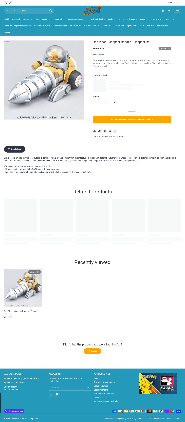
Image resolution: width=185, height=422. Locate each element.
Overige (7, 32)
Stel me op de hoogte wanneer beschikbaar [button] (133, 119)
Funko (110, 19)
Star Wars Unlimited (42, 26)
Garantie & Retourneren (104, 393)
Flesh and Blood (96, 19)
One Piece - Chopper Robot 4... (114, 136)
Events (105, 26)
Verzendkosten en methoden (106, 401)
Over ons (98, 397)
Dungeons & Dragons (76, 19)
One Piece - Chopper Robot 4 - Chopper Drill (21, 312)
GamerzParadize (17, 419)
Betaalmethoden (101, 390)
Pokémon (168, 19)
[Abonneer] (87, 388)
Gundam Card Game (127, 19)
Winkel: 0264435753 (16, 382)
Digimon (26, 19)
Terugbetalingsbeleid (123, 419)
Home (95, 136)
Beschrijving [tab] (16, 149)
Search (97, 378)
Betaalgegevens (101, 386)
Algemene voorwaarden (104, 382)
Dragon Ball (57, 19)
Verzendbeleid (159, 419)
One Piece (155, 19)
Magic (142, 19)
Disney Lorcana (41, 19)
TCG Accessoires (90, 26)
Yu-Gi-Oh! (74, 26)
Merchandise (162, 26)
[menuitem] (115, 378)
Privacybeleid (108, 419)
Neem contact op (174, 3)
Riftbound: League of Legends (16, 26)
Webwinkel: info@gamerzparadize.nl (23, 378)
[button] (163, 11)
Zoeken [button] (94, 351)
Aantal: (96, 96)
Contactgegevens (174, 419)
